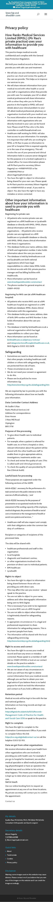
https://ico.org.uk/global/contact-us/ (21, 737)
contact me (21, 877)
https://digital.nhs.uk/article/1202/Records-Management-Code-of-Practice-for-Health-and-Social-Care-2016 (24, 715)
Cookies (10, 859)
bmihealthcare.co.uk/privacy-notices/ (23, 340)
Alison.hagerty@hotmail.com (17, 840)
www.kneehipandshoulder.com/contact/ (24, 666)
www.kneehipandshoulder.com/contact (24, 282)
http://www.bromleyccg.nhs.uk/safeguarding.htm (28, 385)
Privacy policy (12, 862)
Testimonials (12, 855)
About (9, 851)
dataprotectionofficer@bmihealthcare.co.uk (30, 343)
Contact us (10, 801)
